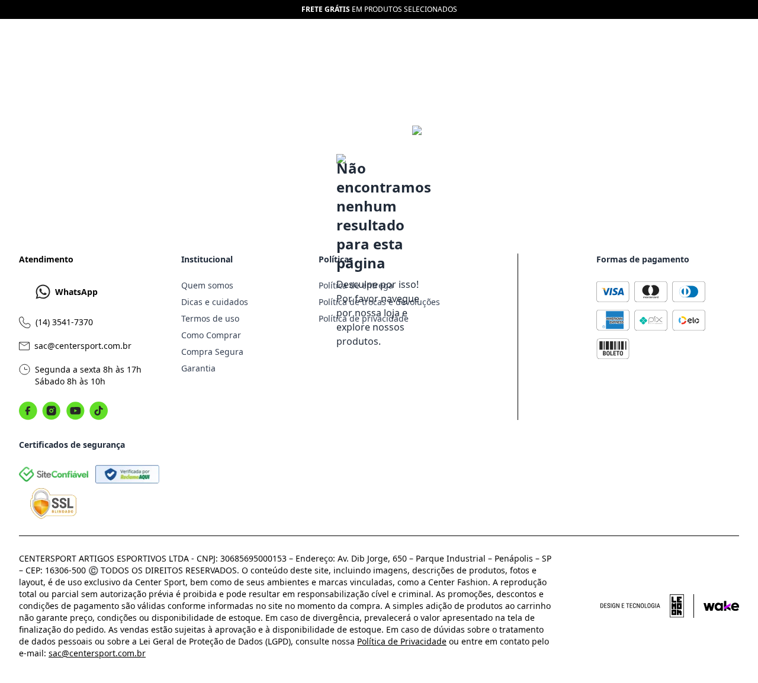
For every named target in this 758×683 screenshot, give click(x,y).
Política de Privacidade (402, 641)
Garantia (198, 368)
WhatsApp (76, 291)
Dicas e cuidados (214, 301)
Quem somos (207, 285)
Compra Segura (212, 351)
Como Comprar (211, 335)
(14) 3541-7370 (64, 322)
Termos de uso (210, 318)
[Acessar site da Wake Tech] (721, 606)
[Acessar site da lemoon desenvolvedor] (647, 606)
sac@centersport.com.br (82, 345)
